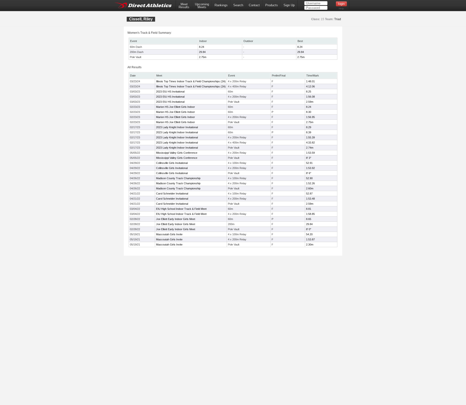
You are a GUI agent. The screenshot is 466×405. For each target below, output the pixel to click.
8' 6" (308, 173)
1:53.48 (310, 198)
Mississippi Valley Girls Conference (176, 152)
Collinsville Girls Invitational (172, 162)
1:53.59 (310, 152)
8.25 (308, 91)
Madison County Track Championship (178, 178)
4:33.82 (310, 142)
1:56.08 (310, 96)
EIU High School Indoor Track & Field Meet (181, 208)
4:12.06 (310, 86)
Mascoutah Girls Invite (169, 234)
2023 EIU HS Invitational (170, 91)
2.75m (202, 57)
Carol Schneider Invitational (172, 193)
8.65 (308, 219)
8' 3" (308, 157)
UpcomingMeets (202, 5)
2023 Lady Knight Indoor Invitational (177, 127)
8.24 (201, 46)
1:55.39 (310, 137)
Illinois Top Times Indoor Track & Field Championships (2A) (191, 81)
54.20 (309, 234)
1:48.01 (310, 81)
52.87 (309, 193)
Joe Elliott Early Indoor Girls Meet (175, 219)
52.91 (309, 162)
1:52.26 (310, 183)
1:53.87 (310, 239)
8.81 (308, 208)
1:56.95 (310, 117)
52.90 (309, 178)
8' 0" (308, 229)
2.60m (309, 188)
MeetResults (184, 5)
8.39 (308, 132)
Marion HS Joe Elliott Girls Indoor (175, 106)
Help (341, 8)
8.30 (308, 111)
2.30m (309, 244)
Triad (337, 19)
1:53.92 (310, 168)
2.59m (309, 101)
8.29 (308, 127)
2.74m (309, 147)
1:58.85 (310, 213)
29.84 (202, 52)
